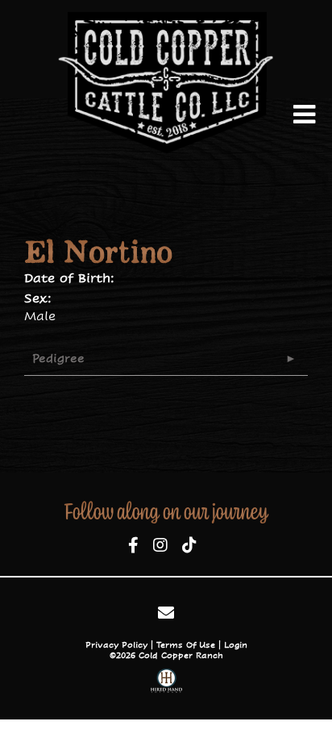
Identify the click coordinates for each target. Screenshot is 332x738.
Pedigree (58, 358)
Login (235, 645)
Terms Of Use (185, 645)
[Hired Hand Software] (166, 683)
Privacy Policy (116, 645)
